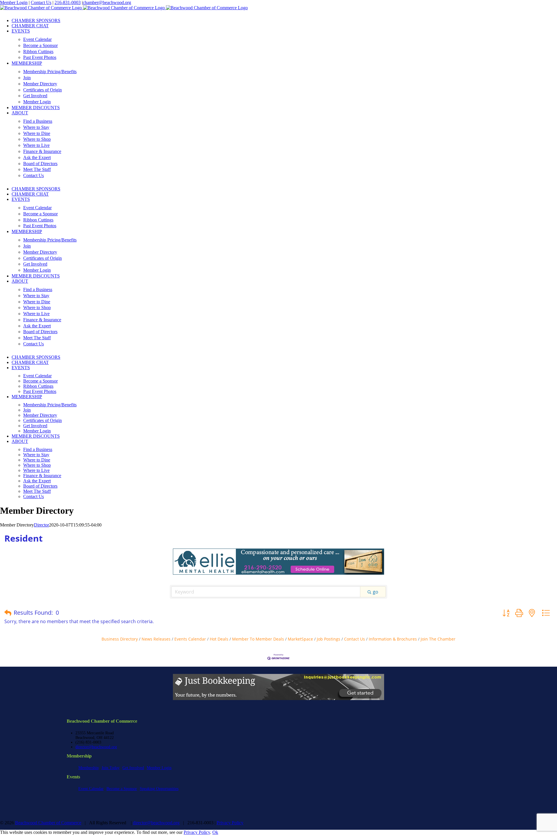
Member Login (14, 2)
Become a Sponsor (121, 789)
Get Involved (133, 768)
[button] (7, 612)
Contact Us (41, 2)
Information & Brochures (393, 639)
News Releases (156, 639)
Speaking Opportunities (159, 789)
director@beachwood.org (96, 747)
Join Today (111, 768)
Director (41, 524)
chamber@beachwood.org (107, 2)
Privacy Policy (230, 822)
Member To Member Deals (258, 639)
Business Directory (120, 639)
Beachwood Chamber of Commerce (48, 822)
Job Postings (328, 639)
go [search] (375, 592)
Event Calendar (91, 789)
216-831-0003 (68, 2)
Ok (215, 832)
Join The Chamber (438, 639)
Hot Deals (219, 639)
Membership (88, 768)
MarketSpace (300, 639)
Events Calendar (190, 639)
